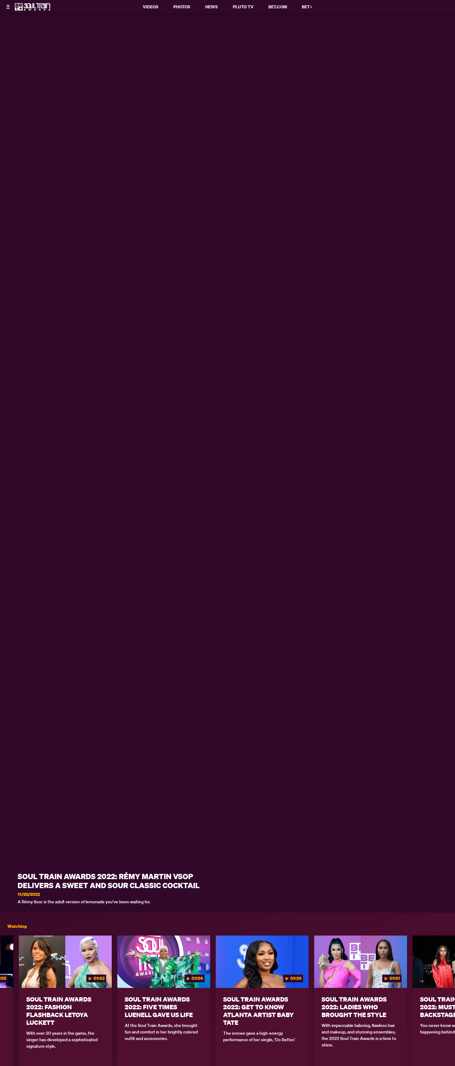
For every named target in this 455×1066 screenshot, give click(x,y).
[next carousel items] (443, 975)
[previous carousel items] (11, 975)
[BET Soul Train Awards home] (32, 9)
